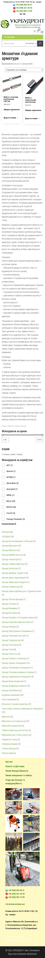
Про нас (9, 761)
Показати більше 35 (9, 524)
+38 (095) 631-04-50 (24, 8)
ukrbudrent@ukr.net (17, 904)
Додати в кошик (10, 118)
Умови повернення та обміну (18, 775)
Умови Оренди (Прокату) (16, 771)
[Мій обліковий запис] (34, 31)
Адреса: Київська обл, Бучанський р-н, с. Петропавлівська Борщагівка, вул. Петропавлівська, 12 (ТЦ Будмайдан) (21, 925)
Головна (4, 426)
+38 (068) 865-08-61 (23, 5)
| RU (23, 14)
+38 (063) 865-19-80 (24, 11)
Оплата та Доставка (14, 766)
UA (21, 14)
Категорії (11, 37)
